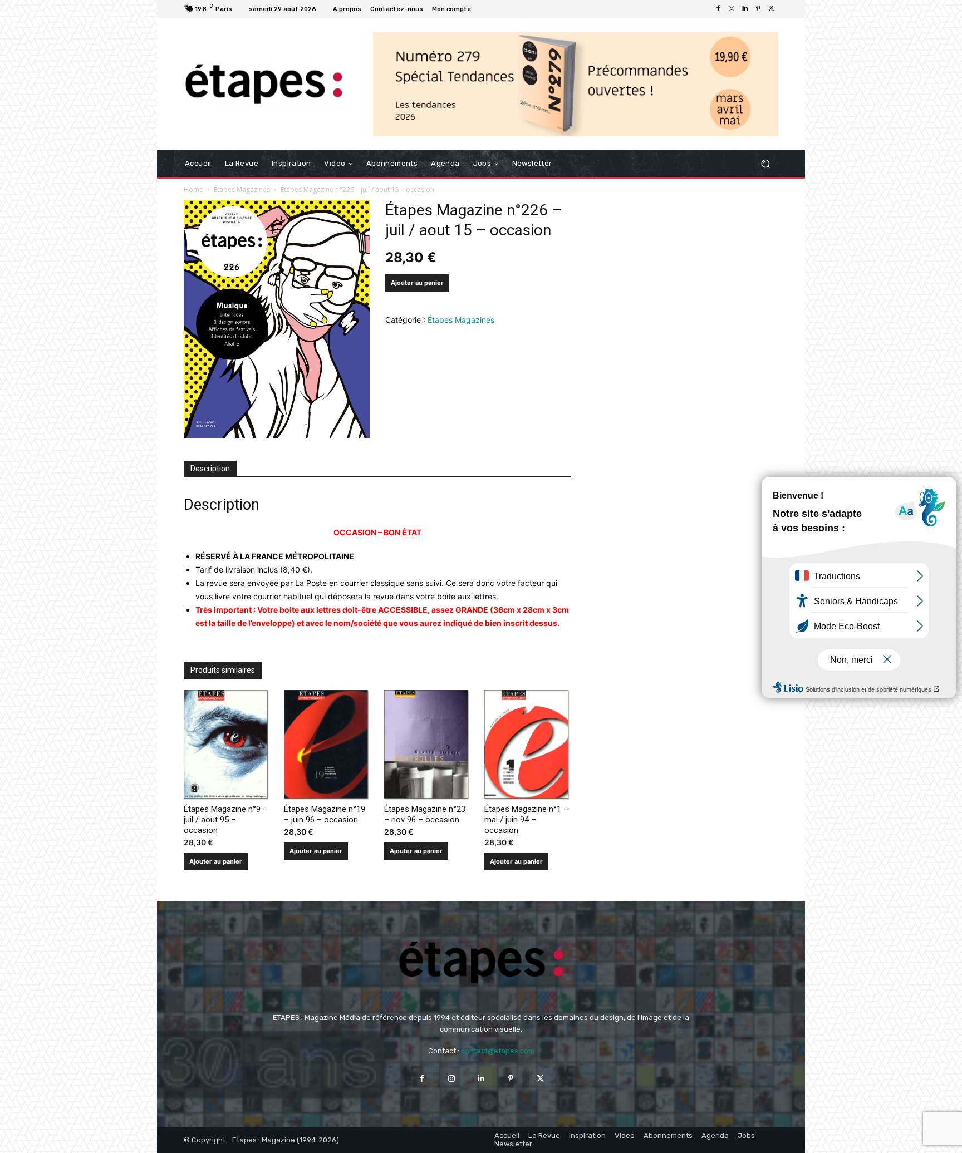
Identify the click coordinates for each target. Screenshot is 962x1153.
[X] (771, 9)
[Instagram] (731, 9)
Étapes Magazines (242, 189)
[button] (765, 164)
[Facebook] (718, 9)
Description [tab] (210, 468)
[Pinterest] (758, 9)
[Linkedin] (745, 9)
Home (193, 189)
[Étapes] (263, 84)
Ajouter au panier (417, 283)
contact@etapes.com (497, 1051)
